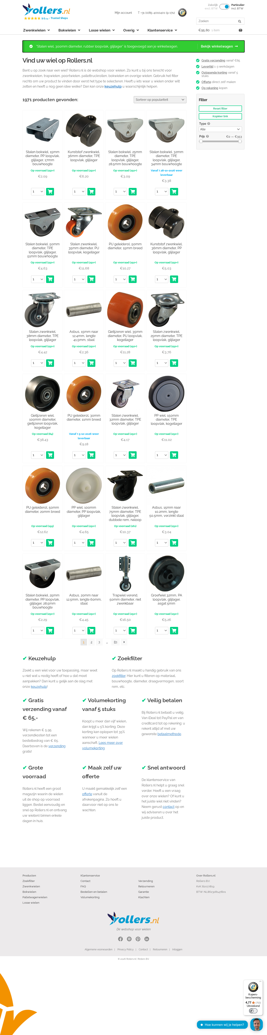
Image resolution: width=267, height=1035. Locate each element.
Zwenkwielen (34, 30)
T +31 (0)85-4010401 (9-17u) (156, 12)
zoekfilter (118, 676)
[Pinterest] (138, 939)
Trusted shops (182, 12)
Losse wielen (99, 30)
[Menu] (260, 982)
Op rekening (210, 88)
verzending (56, 746)
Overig (129, 30)
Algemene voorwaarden (98, 949)
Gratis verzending (213, 60)
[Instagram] (129, 939)
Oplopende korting (214, 72)
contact (168, 807)
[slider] (201, 141)
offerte (87, 794)
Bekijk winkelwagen (217, 46)
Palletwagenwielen (35, 897)
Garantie (143, 891)
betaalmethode (169, 734)
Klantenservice (160, 30)
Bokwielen (67, 30)
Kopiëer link (220, 116)
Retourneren (146, 886)
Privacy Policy (125, 949)
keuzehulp (39, 687)
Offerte (206, 82)
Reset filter (220, 108)
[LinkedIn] (147, 939)
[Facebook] (120, 939)
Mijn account (123, 12)
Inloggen (177, 949)
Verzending (145, 881)
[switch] (253, 1010)
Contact (85, 881)
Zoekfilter (29, 881)
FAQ (83, 886)
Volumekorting (90, 897)
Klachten (144, 897)
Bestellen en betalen (94, 891)
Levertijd (207, 66)
